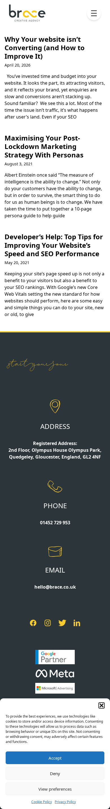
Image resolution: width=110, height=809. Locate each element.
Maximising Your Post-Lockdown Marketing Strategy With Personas (44, 146)
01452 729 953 (55, 522)
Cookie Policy (41, 801)
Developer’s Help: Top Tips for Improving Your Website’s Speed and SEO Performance (54, 245)
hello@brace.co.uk (55, 587)
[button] (101, 705)
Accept (55, 758)
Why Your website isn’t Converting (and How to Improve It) (45, 47)
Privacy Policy (65, 801)
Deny (55, 773)
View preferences (55, 789)
